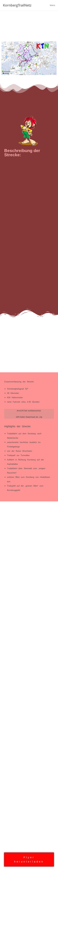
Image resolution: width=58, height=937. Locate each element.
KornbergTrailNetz (17, 5)
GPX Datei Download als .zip (29, 417)
